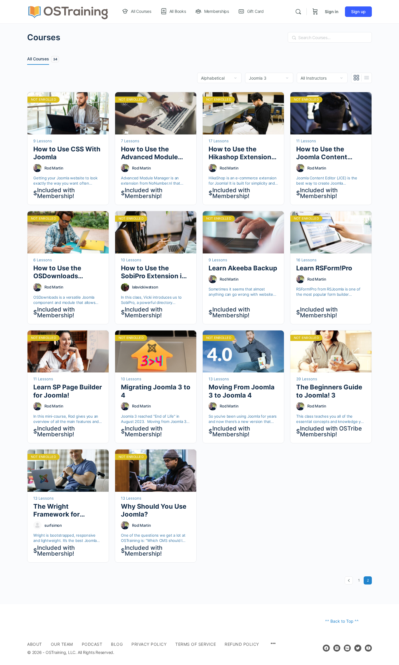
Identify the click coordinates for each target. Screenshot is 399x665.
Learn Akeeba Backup (243, 268)
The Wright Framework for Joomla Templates (62, 511)
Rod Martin (53, 168)
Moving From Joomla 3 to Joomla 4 (242, 391)
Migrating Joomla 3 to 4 (155, 391)
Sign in (332, 11)
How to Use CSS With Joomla (66, 153)
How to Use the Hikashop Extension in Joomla (240, 153)
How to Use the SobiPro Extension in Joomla (153, 272)
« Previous (349, 580)
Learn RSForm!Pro (324, 268)
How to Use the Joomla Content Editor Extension (322, 153)
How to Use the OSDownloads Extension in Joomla (65, 272)
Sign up (358, 11)
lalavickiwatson (145, 287)
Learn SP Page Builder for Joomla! (67, 391)
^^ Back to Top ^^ (342, 621)
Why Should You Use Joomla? (153, 510)
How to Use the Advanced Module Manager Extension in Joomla (155, 153)
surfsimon (53, 525)
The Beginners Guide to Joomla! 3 (329, 391)
